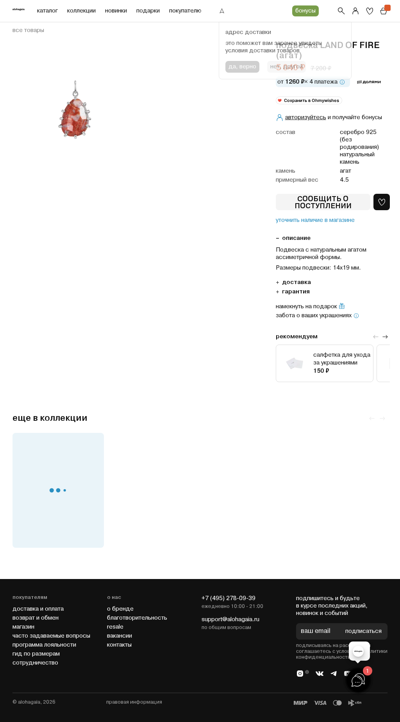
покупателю (185, 11)
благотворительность (137, 618)
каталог (47, 11)
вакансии (119, 636)
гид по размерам (36, 654)
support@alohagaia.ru (230, 619)
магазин (23, 627)
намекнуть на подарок (306, 307)
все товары (28, 30)
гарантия (296, 292)
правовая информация (134, 702)
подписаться (363, 631)
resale (115, 627)
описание (296, 238)
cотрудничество (35, 663)
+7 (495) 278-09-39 (228, 598)
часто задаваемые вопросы (51, 636)
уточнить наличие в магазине (315, 220)
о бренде (120, 609)
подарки (148, 11)
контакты (119, 645)
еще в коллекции (50, 418)
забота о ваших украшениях (314, 316)
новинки (116, 11)
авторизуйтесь (305, 117)
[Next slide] (385, 336)
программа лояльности (44, 645)
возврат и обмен (35, 618)
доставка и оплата (38, 609)
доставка (296, 282)
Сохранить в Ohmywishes (311, 100)
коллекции (81, 11)
